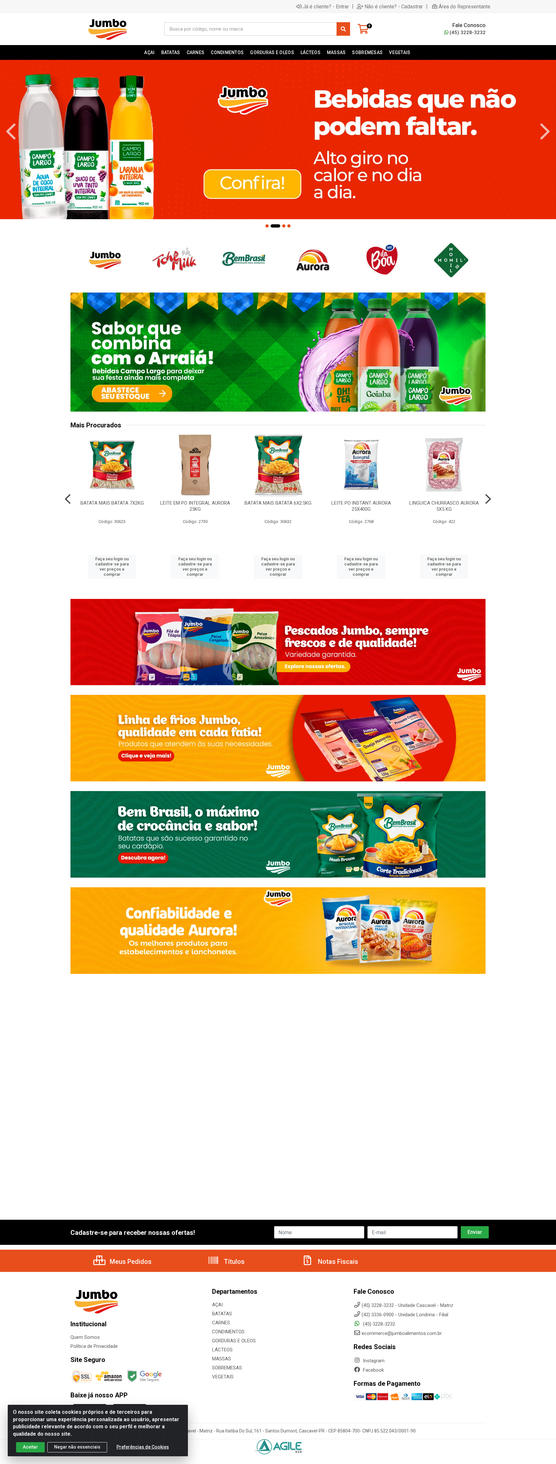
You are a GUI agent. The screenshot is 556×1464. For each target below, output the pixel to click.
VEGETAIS (223, 1377)
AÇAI (217, 1305)
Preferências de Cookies (142, 1447)
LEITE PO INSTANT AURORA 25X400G (361, 506)
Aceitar (30, 1447)
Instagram (373, 1361)
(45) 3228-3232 (467, 32)
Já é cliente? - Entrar (326, 6)
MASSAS (221, 1359)
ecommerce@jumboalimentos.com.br (402, 1333)
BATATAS (222, 1314)
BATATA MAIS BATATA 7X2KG (112, 503)
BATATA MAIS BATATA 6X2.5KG (278, 503)
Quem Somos (85, 1337)
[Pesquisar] (343, 29)
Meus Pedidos (130, 1261)
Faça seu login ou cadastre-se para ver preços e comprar (112, 566)
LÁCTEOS (222, 1350)
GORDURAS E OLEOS (234, 1341)
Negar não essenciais (77, 1447)
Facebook (373, 1370)
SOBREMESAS (227, 1368)
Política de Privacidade (94, 1346)
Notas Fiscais (337, 1261)
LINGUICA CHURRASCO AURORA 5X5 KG (444, 506)
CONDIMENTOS (228, 1332)
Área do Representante (464, 6)
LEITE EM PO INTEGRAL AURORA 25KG (195, 506)
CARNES (221, 1323)
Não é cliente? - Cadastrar (394, 6)
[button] (267, 226)
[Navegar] (11, 132)
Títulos (233, 1261)
